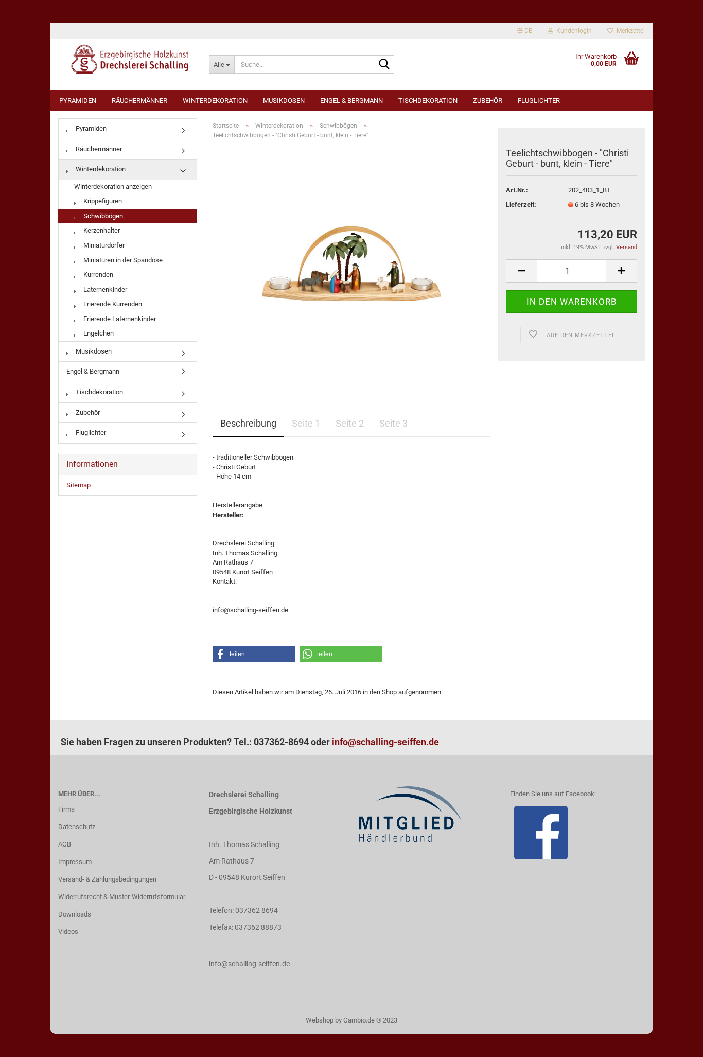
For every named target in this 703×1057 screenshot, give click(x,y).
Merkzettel (629, 30)
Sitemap (78, 485)
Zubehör (487, 100)
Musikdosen (284, 100)
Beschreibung (248, 423)
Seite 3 (393, 423)
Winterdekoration (215, 100)
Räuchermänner (139, 100)
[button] (254, 654)
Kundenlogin (572, 30)
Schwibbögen (102, 216)
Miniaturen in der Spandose (122, 260)
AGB (64, 844)
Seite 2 (350, 423)
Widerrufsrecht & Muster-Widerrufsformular (121, 897)
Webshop (319, 1020)
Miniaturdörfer (103, 245)
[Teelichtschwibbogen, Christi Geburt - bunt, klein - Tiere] (351, 263)
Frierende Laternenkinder (119, 319)
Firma (66, 809)
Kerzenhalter (101, 230)
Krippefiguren (102, 201)
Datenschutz (76, 827)
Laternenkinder (104, 289)
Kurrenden (97, 274)
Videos (68, 932)
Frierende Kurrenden (112, 304)
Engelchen (98, 333)
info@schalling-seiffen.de (385, 741)
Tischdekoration (428, 100)
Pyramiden (77, 100)
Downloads (74, 914)
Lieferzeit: (521, 204)
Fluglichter (539, 100)
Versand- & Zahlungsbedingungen (107, 879)
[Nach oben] (674, 1041)
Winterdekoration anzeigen (113, 186)
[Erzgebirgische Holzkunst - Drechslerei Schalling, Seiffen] (126, 59)
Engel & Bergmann (351, 100)
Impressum (75, 862)
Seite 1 (306, 423)
